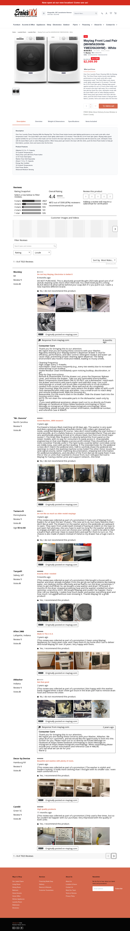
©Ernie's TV (15, 923)
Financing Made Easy (46, 881)
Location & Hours (71, 884)
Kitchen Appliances (18, 899)
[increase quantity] (90, 105)
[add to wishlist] (95, 106)
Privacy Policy (70, 896)
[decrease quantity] (90, 107)
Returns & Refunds (45, 887)
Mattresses (16, 905)
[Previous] (15, 60)
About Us (69, 881)
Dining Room (16, 887)
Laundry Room (22, 32)
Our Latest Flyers (18, 881)
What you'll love (89, 69)
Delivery (41, 884)
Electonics (15, 908)
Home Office (16, 896)
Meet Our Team (71, 890)
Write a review (105, 50)
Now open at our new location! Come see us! (65, 2)
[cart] (115, 13)
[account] (106, 13)
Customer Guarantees (46, 890)
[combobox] (85, 13)
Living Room (16, 884)
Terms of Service (71, 893)
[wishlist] (111, 13)
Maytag (88, 53)
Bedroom (15, 890)
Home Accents (17, 893)
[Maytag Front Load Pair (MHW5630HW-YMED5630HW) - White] (47, 60)
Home (14, 32)
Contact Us (69, 887)
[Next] (79, 60)
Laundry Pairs (32, 32)
